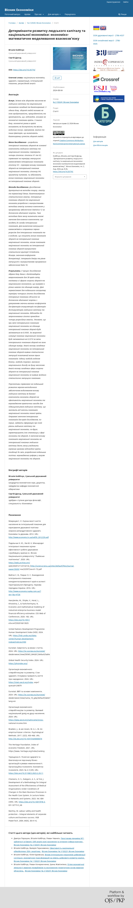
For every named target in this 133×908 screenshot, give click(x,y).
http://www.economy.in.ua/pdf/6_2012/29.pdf (29, 537)
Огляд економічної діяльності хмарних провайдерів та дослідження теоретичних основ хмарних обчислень (49, 867)
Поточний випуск (12, 14)
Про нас (38, 14)
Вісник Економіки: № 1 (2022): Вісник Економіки (35, 861)
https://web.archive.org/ (19, 562)
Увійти (125, 2)
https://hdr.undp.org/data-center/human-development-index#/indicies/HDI (23, 638)
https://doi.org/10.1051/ (19, 620)
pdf (58, 78)
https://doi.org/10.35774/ (24, 70)
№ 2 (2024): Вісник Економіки (39, 23)
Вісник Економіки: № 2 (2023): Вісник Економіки (46, 871)
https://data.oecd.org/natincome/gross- (26, 720)
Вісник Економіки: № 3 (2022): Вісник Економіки (63, 851)
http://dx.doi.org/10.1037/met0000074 (25, 739)
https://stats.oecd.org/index (21, 682)
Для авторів (53, 14)
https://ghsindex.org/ (18, 663)
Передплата (70, 14)
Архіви (27, 14)
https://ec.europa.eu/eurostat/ (31, 651)
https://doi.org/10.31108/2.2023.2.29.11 (26, 773)
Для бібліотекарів (100, 145)
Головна (12, 23)
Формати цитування (63, 177)
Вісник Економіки (19, 10)
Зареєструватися (113, 2)
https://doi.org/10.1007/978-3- (32, 802)
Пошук (123, 14)
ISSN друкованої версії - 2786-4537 (108, 35)
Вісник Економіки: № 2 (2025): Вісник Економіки (35, 845)
